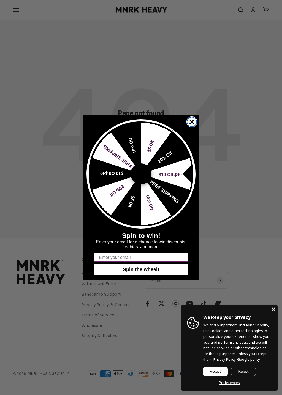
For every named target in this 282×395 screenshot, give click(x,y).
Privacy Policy (224, 359)
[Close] (273, 309)
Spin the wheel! (141, 269)
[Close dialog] (192, 122)
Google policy (248, 359)
